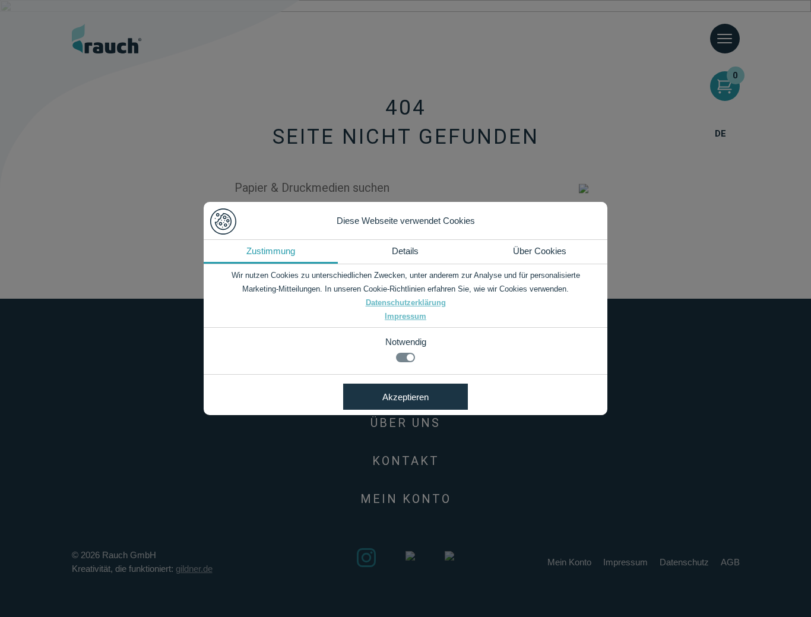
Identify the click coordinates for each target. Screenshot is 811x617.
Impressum (405, 316)
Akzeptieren (405, 397)
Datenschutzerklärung (406, 302)
